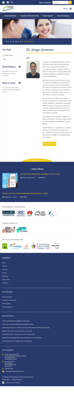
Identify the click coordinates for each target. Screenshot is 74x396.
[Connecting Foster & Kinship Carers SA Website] (40, 246)
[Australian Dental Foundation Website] (22, 230)
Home (7, 41)
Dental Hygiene (48, 16)
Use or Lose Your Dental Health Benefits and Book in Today (17, 324)
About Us (4, 266)
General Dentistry (10, 16)
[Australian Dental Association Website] (21, 213)
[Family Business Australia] (40, 213)
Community (5, 276)
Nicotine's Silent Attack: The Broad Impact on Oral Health (17, 331)
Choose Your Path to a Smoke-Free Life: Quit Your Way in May (18, 334)
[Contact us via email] (3, 2)
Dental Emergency (63, 16)
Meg (4, 59)
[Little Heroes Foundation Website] (15, 246)
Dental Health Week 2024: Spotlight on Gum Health (15, 321)
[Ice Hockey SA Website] (26, 246)
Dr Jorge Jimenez (27, 41)
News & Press (6, 279)
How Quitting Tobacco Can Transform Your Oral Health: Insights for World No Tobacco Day (25, 327)
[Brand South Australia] (30, 213)
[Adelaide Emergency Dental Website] (8, 230)
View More (48, 144)
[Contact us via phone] (12, 2)
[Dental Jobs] (55, 246)
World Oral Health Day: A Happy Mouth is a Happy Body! (17, 341)
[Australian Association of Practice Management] (52, 213)
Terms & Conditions (17, 379)
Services (4, 273)
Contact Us (5, 283)
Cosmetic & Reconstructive (29, 16)
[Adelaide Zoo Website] (5, 246)
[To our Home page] (8, 8)
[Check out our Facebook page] (8, 2)
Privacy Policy (6, 379)
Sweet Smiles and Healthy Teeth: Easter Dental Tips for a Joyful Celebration (22, 337)
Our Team (16, 41)
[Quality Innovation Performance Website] (8, 213)
